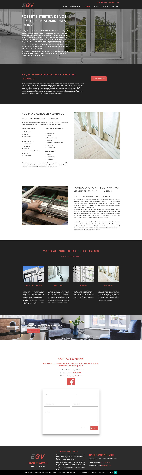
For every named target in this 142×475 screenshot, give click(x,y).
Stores (96, 6)
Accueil (65, 6)
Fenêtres (87, 6)
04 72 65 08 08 (103, 2)
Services (105, 6)
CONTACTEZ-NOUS (99, 79)
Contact (115, 6)
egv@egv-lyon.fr (114, 2)
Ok (115, 472)
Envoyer (94, 428)
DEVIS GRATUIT (33, 331)
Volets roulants (75, 6)
